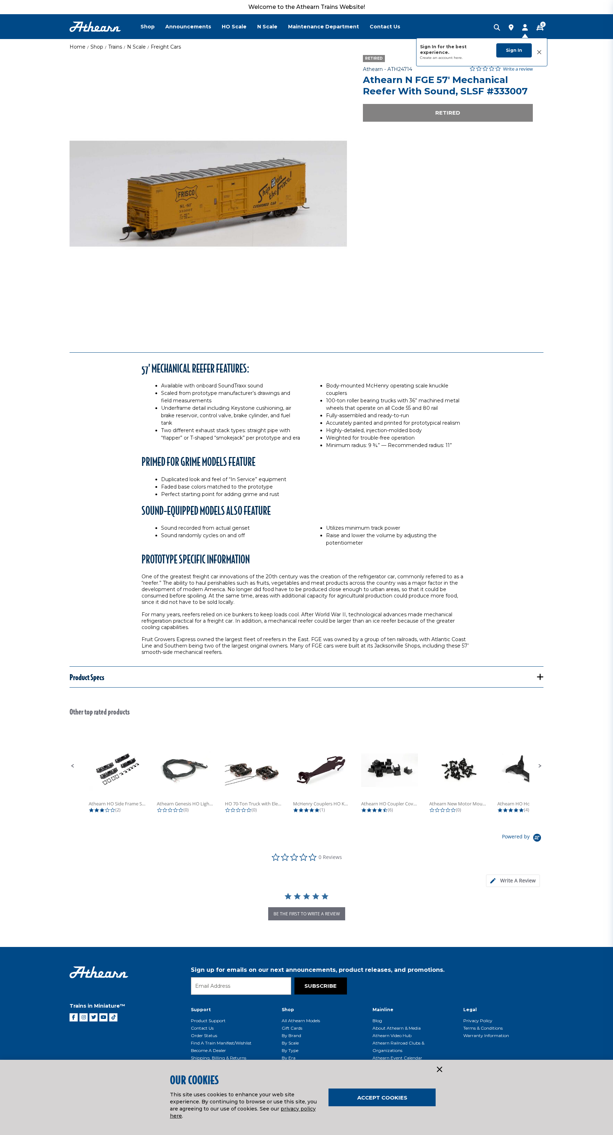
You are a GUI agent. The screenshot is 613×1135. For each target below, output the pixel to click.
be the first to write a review (307, 914)
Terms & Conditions (483, 1028)
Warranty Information (486, 1035)
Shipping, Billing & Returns (218, 1057)
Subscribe (320, 985)
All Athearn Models (301, 1020)
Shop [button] (147, 26)
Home (77, 47)
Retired (447, 112)
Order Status (204, 1035)
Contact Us (202, 1028)
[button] (73, 766)
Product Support (208, 1020)
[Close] (439, 1069)
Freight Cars (166, 47)
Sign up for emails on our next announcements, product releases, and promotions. (317, 969)
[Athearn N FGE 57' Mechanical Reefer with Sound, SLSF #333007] (208, 193)
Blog (377, 1020)
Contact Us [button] (385, 26)
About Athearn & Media (396, 1028)
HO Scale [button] (234, 26)
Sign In (514, 50)
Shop (96, 47)
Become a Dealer (208, 1050)
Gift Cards (292, 1028)
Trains (115, 47)
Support (201, 1009)
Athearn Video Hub (392, 1035)
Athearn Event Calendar (397, 1057)
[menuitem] (152, 26)
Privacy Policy (477, 1020)
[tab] (513, 881)
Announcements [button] (188, 26)
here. (458, 57)
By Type (290, 1050)
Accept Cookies (382, 1097)
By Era (289, 1057)
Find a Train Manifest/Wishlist (221, 1043)
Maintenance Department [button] (323, 26)
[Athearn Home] (95, 27)
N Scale (136, 47)
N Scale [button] (267, 26)
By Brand (291, 1035)
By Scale (290, 1043)
